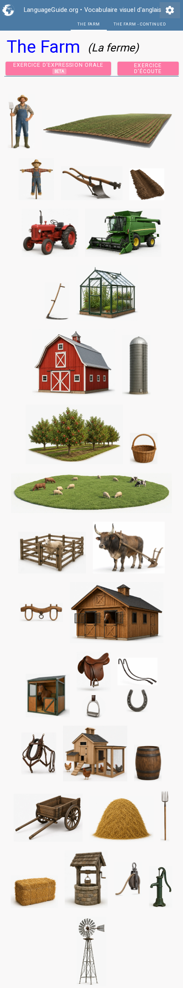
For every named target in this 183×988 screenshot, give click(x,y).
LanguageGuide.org (51, 10)
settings (170, 10)
